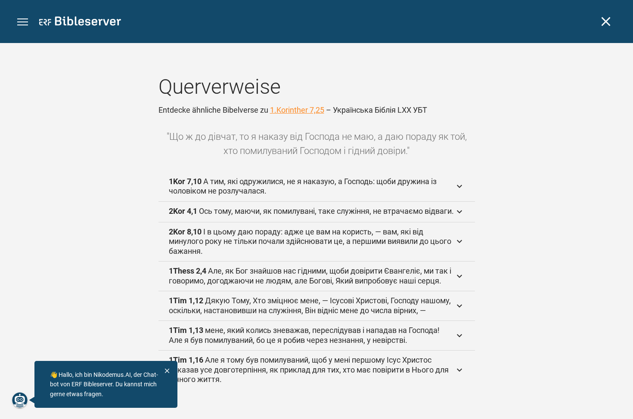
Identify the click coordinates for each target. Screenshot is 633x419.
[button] (22, 22)
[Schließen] (606, 21)
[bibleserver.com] (80, 22)
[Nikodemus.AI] (20, 400)
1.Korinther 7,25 (297, 109)
